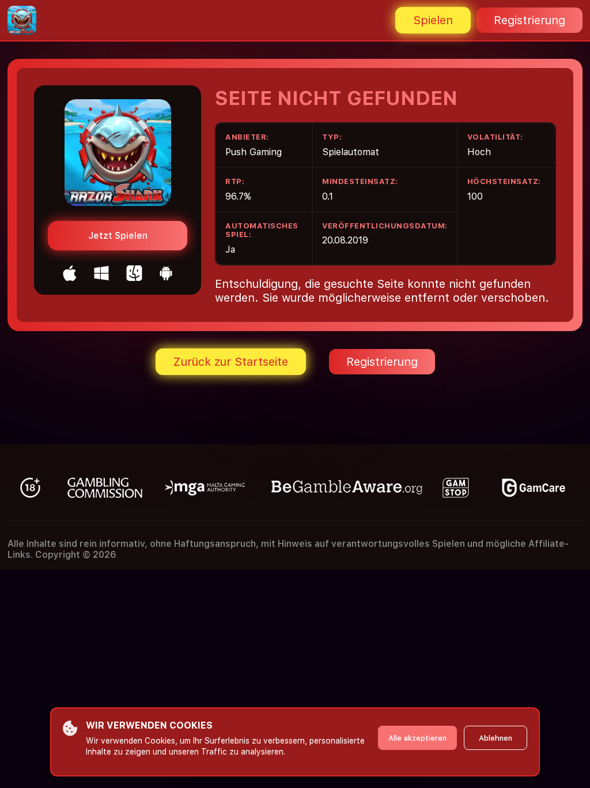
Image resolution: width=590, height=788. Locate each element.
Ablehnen (495, 738)
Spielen (433, 20)
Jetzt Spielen (118, 235)
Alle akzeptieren (417, 738)
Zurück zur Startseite (230, 362)
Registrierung (529, 20)
